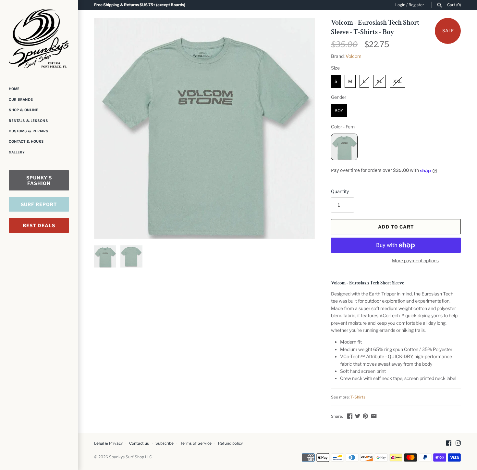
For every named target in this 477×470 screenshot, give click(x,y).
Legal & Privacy (108, 443)
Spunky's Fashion (39, 180)
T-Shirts (357, 397)
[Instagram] (458, 443)
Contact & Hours (26, 141)
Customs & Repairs (28, 131)
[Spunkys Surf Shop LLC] (39, 38)
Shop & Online (23, 110)
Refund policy (230, 443)
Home (14, 88)
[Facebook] (448, 443)
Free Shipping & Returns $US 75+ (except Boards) (139, 5)
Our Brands (21, 99)
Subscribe (164, 443)
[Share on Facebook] (349, 416)
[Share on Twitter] (357, 416)
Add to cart (396, 226)
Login (400, 5)
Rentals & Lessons (28, 120)
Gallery (17, 152)
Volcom (353, 56)
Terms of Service (196, 443)
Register (416, 5)
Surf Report (39, 204)
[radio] (336, 81)
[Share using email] (374, 416)
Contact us (139, 443)
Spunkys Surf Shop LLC (130, 457)
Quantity (340, 191)
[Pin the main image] (365, 416)
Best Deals (39, 225)
